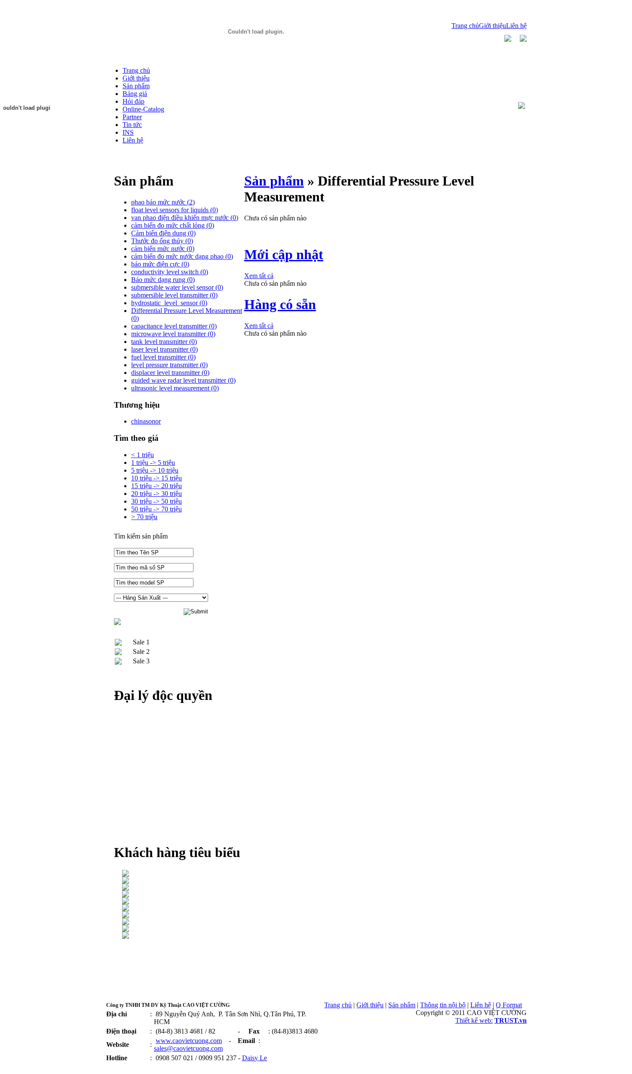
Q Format (509, 1005)
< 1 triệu (142, 454)
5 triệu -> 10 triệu (154, 470)
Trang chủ (465, 25)
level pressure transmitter (169, 364)
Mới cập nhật (283, 254)
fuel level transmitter (163, 357)
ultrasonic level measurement (175, 388)
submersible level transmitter (174, 295)
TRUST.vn (510, 1020)
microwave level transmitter (173, 333)
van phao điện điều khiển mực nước (184, 217)
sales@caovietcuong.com (188, 1048)
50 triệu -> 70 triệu (156, 509)
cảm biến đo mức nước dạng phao (182, 256)
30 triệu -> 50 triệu (156, 501)
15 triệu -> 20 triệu (156, 485)
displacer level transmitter (170, 372)
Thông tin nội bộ (443, 1005)
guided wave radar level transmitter (183, 380)
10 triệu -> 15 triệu (156, 478)
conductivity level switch (169, 271)
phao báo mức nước (163, 202)
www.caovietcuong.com (189, 1040)
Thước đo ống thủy (162, 241)
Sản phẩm (274, 181)
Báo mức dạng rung (163, 279)
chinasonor (146, 421)
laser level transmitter (164, 349)
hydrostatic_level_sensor (169, 302)
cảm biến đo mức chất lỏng (172, 225)
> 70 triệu (144, 516)
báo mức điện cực (160, 264)
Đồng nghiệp (123, 1066)
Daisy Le (254, 1058)
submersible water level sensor (177, 287)
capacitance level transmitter (174, 326)
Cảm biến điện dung (163, 233)
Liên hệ (516, 25)
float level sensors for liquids (174, 210)
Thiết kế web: (474, 1020)
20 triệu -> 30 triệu (156, 493)
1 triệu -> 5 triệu (153, 462)
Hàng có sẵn (280, 304)
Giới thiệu (492, 25)
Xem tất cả (258, 275)
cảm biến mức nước (162, 248)
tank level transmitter (164, 341)
